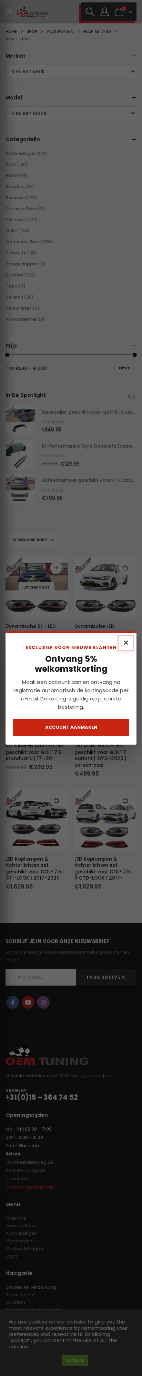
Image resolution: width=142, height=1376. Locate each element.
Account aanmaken (71, 727)
